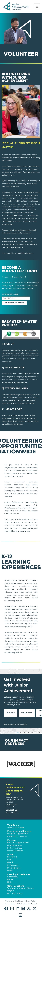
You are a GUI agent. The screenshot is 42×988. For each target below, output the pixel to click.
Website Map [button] (22, 904)
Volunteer (26, 713)
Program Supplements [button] (17, 834)
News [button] (9, 871)
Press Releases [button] (13, 868)
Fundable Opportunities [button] (18, 842)
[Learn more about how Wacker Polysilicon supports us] (21, 765)
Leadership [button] (12, 857)
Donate (11, 713)
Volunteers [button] (13, 825)
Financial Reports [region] (15, 851)
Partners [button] (11, 840)
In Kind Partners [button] (14, 848)
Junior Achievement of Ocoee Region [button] (20, 889)
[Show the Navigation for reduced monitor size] (37, 6)
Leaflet (17, 733)
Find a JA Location (15, 893)
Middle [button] (10, 879)
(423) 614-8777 (12, 812)
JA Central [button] (33, 904)
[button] (6, 908)
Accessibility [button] (10, 904)
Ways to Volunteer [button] (15, 827)
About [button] (10, 854)
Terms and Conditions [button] (14, 901)
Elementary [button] (12, 877)
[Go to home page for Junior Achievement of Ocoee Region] (16, 6)
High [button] (9, 882)
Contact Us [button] (11, 810)
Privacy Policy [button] (30, 901)
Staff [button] (9, 860)
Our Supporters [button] (14, 845)
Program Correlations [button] (17, 836)
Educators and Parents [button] (19, 831)
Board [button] (10, 862)
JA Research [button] (12, 865)
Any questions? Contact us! (15, 724)
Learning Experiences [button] (18, 874)
